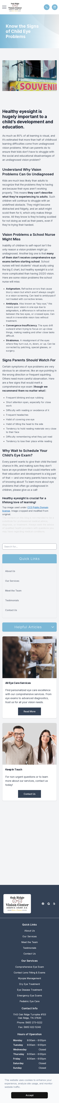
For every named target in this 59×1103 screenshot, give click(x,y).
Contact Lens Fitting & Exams (29, 972)
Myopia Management (29, 978)
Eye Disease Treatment (29, 989)
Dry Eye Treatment (29, 984)
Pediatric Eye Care (30, 1001)
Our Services (12, 580)
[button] (4, 7)
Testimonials (12, 600)
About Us (10, 571)
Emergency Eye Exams (29, 995)
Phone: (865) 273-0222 (29, 1022)
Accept (30, 1095)
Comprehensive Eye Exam (29, 966)
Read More (30, 711)
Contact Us (11, 610)
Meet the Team (13, 590)
